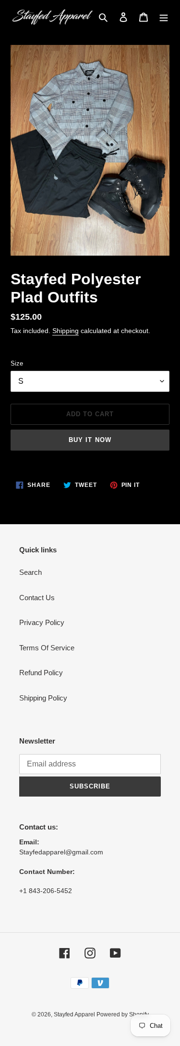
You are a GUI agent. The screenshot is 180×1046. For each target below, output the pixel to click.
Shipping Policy (43, 698)
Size (17, 363)
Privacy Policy (41, 622)
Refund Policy (41, 673)
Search (30, 572)
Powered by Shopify (122, 1014)
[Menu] (164, 17)
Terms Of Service (46, 648)
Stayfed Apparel (75, 1014)
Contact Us (37, 597)
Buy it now (90, 439)
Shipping (65, 330)
